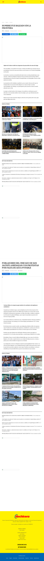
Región (10, 558)
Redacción (7, 270)
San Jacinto (20, 270)
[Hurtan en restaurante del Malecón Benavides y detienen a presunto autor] (11, 127)
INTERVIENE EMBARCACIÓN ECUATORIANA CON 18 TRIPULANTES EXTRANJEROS (32, 135)
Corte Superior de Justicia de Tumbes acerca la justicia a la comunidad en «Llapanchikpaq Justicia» (21, 167)
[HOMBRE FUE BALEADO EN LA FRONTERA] (22, 50)
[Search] (40, 2)
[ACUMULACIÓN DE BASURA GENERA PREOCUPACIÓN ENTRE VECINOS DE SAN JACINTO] (32, 361)
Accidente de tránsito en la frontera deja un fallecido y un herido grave (32, 119)
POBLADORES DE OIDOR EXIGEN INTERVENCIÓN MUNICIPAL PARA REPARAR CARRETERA (31, 404)
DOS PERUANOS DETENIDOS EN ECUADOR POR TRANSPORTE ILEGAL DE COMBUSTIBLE (11, 152)
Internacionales (21, 558)
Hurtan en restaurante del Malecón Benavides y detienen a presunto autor (11, 135)
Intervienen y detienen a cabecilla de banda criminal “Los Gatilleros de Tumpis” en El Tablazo (19, 178)
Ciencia (31, 558)
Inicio (7, 558)
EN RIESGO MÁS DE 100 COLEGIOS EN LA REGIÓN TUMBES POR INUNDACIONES (17, 163)
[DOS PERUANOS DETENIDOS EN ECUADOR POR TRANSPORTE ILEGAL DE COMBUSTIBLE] (11, 144)
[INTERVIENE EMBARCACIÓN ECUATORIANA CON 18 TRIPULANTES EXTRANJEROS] (32, 127)
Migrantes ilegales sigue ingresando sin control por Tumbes (11, 119)
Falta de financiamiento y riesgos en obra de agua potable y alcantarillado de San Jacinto (32, 387)
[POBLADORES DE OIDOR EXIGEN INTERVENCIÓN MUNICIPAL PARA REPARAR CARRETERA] (32, 396)
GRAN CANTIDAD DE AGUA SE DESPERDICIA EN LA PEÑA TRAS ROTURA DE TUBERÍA (9, 404)
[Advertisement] (22, 13)
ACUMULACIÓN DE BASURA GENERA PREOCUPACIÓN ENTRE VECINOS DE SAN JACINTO (32, 369)
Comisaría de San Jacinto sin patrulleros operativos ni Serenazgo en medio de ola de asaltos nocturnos (11, 387)
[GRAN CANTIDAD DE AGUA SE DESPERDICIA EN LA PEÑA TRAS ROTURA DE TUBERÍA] (11, 396)
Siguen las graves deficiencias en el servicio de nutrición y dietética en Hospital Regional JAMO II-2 (21, 170)
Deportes (27, 558)
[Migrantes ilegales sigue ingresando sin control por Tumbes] (11, 111)
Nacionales (15, 558)
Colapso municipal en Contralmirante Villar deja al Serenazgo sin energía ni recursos (18, 174)
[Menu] (3, 2)
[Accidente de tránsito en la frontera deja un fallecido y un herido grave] (32, 111)
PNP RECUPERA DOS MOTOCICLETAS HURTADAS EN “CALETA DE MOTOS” (16, 181)
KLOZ (24, 555)
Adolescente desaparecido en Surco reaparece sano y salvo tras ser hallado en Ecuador (32, 152)
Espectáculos (36, 558)
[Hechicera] (22, 1)
